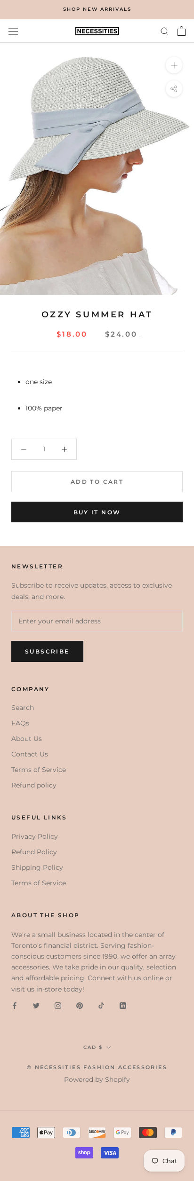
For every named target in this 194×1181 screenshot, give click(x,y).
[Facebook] (14, 1005)
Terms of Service (38, 769)
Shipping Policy (37, 867)
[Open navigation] (13, 31)
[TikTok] (101, 1005)
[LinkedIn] (123, 1005)
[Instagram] (58, 1005)
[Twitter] (36, 1005)
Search (22, 707)
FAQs (20, 723)
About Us (26, 738)
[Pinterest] (79, 1005)
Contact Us (29, 754)
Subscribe (47, 651)
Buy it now (97, 512)
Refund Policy (34, 852)
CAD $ (93, 1047)
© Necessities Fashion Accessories (97, 1067)
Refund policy (34, 785)
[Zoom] (174, 65)
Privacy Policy (34, 836)
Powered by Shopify (97, 1079)
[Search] (165, 31)
